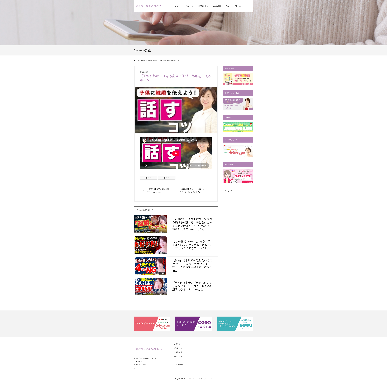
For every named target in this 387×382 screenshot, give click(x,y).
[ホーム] (134, 60)
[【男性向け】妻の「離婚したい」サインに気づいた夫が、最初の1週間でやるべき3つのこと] (150, 286)
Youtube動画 (216, 6)
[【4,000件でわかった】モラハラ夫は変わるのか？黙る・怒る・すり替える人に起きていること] (150, 245)
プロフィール (189, 6)
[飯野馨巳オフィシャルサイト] (149, 6)
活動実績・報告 (203, 6)
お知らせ (178, 6)
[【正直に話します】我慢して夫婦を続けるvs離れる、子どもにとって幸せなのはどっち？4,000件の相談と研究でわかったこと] (150, 224)
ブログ (227, 6)
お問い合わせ (238, 6)
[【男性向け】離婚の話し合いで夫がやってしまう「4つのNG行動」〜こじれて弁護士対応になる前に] (150, 266)
